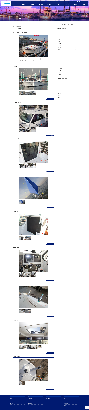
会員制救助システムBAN (31, 403)
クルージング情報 (67, 4)
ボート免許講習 (49, 4)
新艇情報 (23, 4)
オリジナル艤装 (41, 4)
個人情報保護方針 (71, 1)
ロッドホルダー (26, 60)
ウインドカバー (43, 58)
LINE (79, 2)
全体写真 (20, 58)
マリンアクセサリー (12, 405)
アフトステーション (32, 58)
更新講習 (58, 4)
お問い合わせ (63, 1)
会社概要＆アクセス (56, 1)
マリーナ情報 (11, 403)
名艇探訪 (75, 4)
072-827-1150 (85, 1)
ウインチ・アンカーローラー (38, 60)
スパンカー (38, 58)
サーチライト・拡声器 (26, 58)
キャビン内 (31, 60)
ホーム (61, 24)
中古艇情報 (32, 4)
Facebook (77, 2)
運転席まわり (21, 60)
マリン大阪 (6, 3)
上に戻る (52, 135)
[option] (33, 79)
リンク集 (84, 4)
